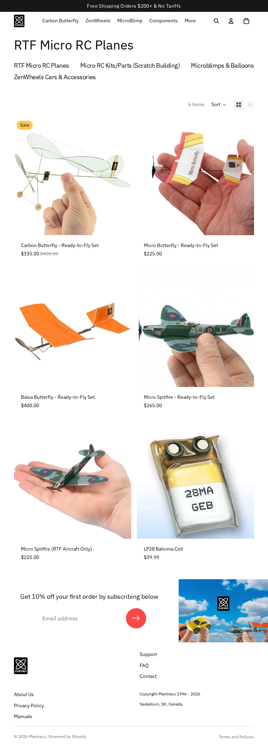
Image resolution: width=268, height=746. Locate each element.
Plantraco (37, 736)
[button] (219, 104)
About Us (24, 694)
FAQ (144, 665)
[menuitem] (190, 21)
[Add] (120, 224)
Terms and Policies (236, 736)
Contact (148, 676)
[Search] (216, 21)
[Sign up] (136, 618)
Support (148, 654)
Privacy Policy (29, 705)
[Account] (231, 21)
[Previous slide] (24, 176)
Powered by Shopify (67, 736)
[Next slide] (120, 176)
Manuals (23, 717)
